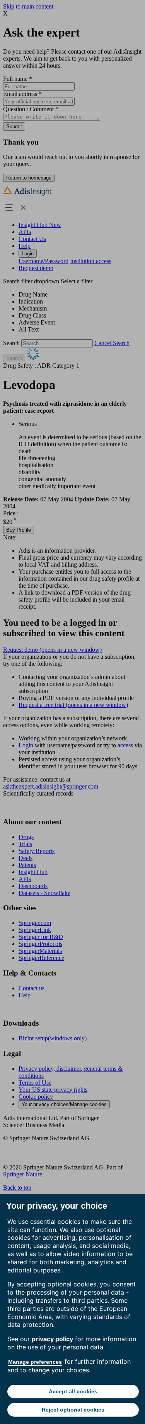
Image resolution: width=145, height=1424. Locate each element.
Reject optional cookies (73, 1410)
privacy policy (52, 1339)
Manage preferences (35, 1362)
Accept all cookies (73, 1391)
